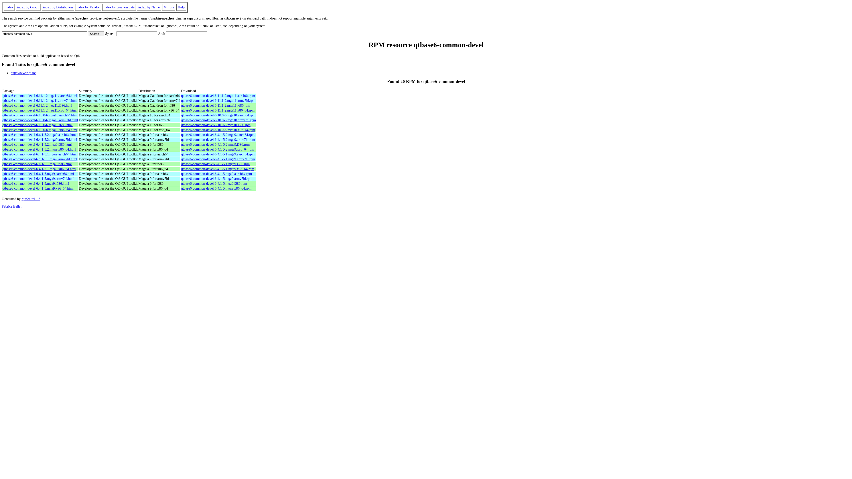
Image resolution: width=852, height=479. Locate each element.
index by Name (149, 7)
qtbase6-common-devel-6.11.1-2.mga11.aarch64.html (39, 96)
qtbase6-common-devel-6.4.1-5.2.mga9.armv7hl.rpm (218, 139)
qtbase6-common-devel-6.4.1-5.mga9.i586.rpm (214, 183)
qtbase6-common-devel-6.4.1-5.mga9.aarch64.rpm (216, 174)
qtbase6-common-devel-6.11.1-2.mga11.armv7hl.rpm (218, 100)
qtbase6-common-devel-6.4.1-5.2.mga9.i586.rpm (215, 144)
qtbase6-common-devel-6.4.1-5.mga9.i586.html (35, 183)
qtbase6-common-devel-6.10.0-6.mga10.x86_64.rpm (218, 130)
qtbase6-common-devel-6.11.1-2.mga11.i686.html (37, 105)
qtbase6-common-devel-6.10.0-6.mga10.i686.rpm (215, 125)
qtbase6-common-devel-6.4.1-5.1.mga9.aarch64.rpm (217, 154)
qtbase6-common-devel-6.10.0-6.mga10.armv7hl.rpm (218, 120)
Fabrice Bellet (11, 206)
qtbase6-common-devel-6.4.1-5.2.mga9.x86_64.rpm (217, 149)
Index (9, 7)
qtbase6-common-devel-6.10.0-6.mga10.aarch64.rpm (218, 115)
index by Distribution (58, 7)
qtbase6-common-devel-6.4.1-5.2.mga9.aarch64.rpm (217, 135)
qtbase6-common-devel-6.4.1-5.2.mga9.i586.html (37, 144)
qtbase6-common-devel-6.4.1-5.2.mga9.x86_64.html (39, 149)
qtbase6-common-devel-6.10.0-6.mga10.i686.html (37, 125)
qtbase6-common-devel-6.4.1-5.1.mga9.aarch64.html (39, 154)
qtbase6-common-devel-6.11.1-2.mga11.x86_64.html (39, 110)
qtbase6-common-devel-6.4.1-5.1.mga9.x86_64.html (39, 169)
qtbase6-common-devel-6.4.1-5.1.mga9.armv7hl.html (39, 159)
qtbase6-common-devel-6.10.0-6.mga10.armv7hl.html (40, 120)
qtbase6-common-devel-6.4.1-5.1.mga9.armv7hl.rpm (218, 159)
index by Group (28, 7)
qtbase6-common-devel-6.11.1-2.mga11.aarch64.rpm (218, 96)
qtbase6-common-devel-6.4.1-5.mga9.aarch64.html (38, 174)
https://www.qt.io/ (23, 73)
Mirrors (169, 7)
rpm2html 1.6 (31, 199)
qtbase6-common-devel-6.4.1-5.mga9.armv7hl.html (38, 179)
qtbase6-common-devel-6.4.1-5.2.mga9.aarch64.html (39, 135)
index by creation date (119, 7)
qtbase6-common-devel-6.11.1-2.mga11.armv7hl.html (39, 100)
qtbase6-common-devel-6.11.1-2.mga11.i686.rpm (215, 105)
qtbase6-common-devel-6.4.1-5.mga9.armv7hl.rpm (216, 179)
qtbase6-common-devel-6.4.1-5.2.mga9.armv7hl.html (39, 139)
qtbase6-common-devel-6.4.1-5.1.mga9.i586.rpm (215, 164)
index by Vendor (88, 7)
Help (181, 7)
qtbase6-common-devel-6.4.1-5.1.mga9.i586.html (37, 164)
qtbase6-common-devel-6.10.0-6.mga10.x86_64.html (39, 130)
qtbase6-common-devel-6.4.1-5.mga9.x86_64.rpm (216, 188)
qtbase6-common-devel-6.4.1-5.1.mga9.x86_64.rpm (217, 169)
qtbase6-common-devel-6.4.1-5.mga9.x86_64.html (37, 188)
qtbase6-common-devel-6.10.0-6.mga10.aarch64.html (39, 115)
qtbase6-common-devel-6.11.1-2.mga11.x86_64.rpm (217, 110)
